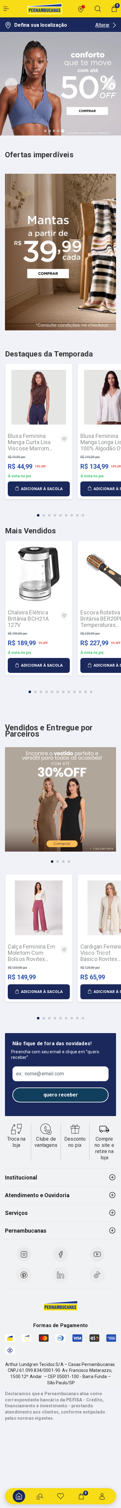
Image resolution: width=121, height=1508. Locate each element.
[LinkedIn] (60, 1275)
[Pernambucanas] (44, 8)
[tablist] (60, 511)
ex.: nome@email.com (40, 1073)
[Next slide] (110, 84)
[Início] (19, 1496)
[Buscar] (40, 1496)
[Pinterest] (24, 1275)
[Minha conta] (102, 1496)
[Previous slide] (11, 84)
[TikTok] (97, 1275)
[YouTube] (97, 1254)
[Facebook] (60, 1254)
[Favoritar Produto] (64, 438)
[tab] (45, 131)
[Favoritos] (60, 1496)
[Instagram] (23, 1254)
